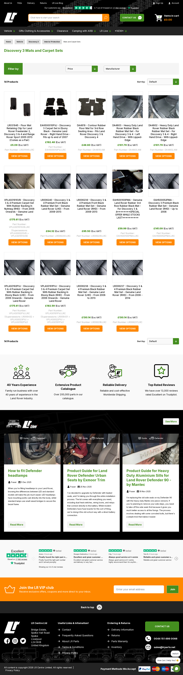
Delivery (31, 3)
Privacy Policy (70, 652)
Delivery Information (122, 629)
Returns (43, 3)
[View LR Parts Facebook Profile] (7, 640)
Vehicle (20, 42)
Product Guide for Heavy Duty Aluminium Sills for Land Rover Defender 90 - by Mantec (148, 478)
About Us (8, 3)
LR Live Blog (57, 3)
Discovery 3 (34, 42)
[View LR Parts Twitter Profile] (23, 640)
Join (172, 589)
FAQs (19, 3)
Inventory (116, 647)
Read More (16, 524)
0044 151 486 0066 (165, 638)
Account (175, 3)
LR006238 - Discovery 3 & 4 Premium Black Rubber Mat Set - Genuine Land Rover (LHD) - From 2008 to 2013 (91, 292)
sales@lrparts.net (164, 647)
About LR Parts (70, 641)
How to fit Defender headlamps (25, 473)
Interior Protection (52, 42)
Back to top (87, 607)
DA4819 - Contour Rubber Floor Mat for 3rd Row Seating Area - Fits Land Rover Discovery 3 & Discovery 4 (91, 131)
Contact (66, 629)
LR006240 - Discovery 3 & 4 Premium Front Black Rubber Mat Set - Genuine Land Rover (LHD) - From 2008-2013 (55, 206)
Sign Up (159, 3)
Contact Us (129, 17)
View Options (19, 156)
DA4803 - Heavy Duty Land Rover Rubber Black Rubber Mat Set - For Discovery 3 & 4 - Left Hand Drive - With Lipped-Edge (127, 132)
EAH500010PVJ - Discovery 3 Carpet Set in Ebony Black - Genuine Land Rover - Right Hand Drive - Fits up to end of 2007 (55, 131)
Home (8, 42)
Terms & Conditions (73, 647)
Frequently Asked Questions (77, 635)
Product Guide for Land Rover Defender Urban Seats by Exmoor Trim (87, 475)
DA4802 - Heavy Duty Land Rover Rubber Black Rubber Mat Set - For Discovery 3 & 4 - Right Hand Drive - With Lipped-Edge (164, 132)
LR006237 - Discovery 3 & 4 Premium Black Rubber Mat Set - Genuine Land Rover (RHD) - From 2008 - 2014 (128, 292)
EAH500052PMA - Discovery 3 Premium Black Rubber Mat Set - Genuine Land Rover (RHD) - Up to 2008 (164, 206)
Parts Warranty (119, 641)
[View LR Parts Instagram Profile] (15, 640)
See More (171, 421)
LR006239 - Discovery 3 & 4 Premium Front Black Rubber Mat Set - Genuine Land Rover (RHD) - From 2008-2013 (91, 206)
